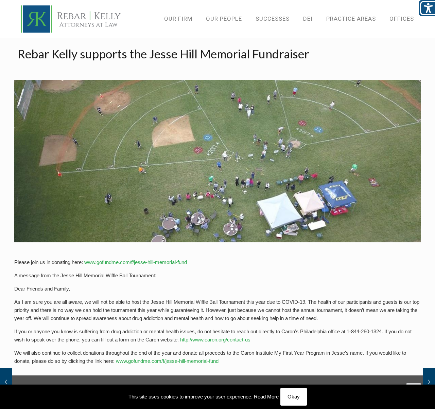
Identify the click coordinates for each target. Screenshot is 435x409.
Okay (294, 396)
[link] (71, 18)
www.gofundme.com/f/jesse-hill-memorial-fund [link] (135, 262)
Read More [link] (266, 396)
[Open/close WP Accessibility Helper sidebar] (427, 8)
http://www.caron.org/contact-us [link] (215, 339)
